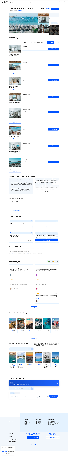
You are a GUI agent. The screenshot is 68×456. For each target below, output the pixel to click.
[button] (8, 453)
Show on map (54, 23)
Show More (11, 272)
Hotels (12, 5)
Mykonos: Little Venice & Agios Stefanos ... (46, 333)
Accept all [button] (4, 451)
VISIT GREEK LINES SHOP (52, 437)
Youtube (35, 446)
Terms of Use (11, 433)
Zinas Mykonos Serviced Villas (38, 366)
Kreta (26, 423)
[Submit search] (32, 349)
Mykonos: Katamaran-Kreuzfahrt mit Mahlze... (38, 333)
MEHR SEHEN (34, 338)
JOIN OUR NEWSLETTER (33, 437)
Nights (24, 40)
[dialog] (8, 450)
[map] (59, 2)
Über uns (10, 436)
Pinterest (36, 446)
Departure (39, 395)
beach (27, 253)
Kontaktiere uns (11, 438)
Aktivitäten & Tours (40, 423)
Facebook (30, 446)
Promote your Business (12, 441)
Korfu (26, 424)
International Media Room (13, 439)
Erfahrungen (39, 422)
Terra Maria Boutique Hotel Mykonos (46, 367)
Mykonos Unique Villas (20, 367)
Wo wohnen (51, 419)
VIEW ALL (33, 307)
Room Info (15, 73)
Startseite (10, 5)
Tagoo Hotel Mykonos (55, 367)
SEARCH (51, 42)
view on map (20, 10)
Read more (6, 449)
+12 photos (54, 30)
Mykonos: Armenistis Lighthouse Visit (29, 333)
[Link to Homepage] (5, 4)
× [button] (13, 446)
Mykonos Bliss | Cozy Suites (12, 367)
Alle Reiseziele (27, 425)
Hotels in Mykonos (16, 5)
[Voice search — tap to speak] (29, 349)
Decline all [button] (11, 451)
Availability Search (54, 48)
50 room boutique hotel (14, 253)
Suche (54, 396)
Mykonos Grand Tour (12, 332)
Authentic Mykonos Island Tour (55, 333)
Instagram (31, 446)
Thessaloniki (27, 422)
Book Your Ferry (47, 240)
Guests (30, 40)
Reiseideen (39, 421)
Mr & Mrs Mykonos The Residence (29, 367)
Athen (26, 421)
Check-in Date (12, 41)
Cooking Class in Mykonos (21, 332)
